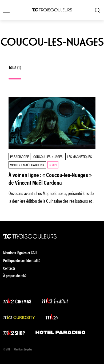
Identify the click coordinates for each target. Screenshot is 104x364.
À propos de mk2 (14, 276)
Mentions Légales (23, 349)
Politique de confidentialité (21, 261)
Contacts (9, 269)
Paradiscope (19, 156)
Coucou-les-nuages (47, 156)
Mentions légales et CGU (20, 253)
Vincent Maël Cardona (27, 164)
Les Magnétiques (79, 156)
